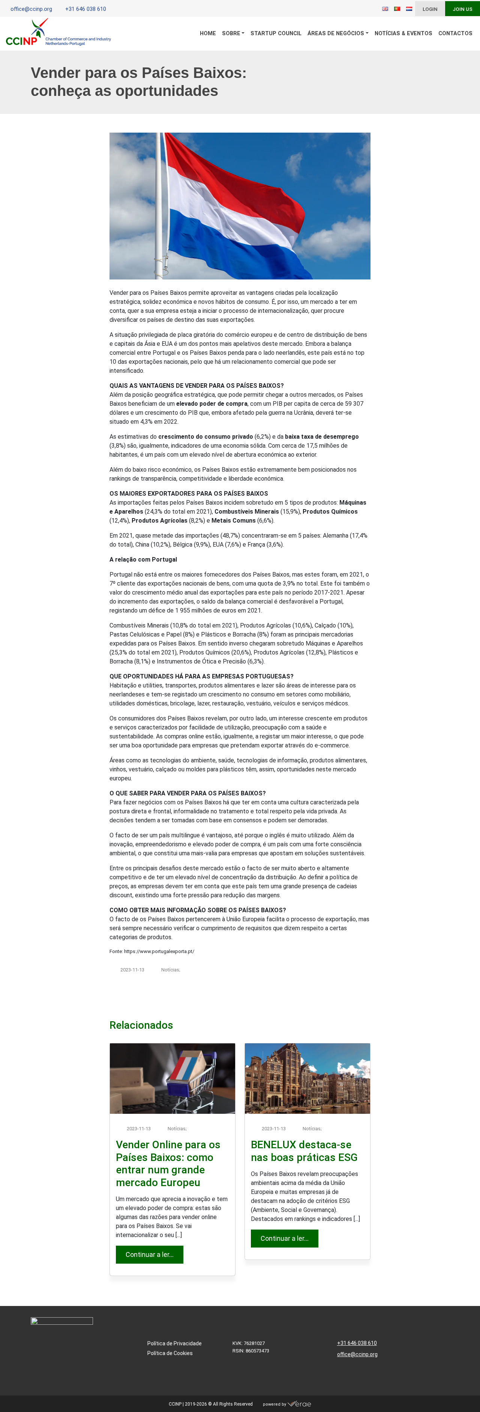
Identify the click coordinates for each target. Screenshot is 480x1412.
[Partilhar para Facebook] (300, 1001)
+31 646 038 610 (357, 1343)
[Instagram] (136, 9)
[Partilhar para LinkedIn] (316, 1001)
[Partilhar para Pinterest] (347, 1001)
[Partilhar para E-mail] (363, 1001)
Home (208, 33)
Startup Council (276, 33)
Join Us (462, 9)
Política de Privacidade (174, 1343)
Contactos (455, 33)
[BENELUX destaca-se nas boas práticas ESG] (307, 1078)
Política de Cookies (170, 1353)
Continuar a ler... (154, 1254)
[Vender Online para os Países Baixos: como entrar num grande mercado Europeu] (172, 1078)
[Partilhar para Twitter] (332, 1001)
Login (430, 9)
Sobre (231, 33)
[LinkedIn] (113, 9)
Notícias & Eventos (403, 33)
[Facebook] (125, 9)
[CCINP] (58, 33)
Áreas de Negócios (336, 33)
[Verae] (299, 1404)
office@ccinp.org (357, 1354)
